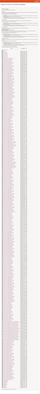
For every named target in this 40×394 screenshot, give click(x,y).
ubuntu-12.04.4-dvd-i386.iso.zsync (7, 120)
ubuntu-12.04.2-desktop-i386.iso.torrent (8, 236)
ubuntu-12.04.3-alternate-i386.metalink (8, 200)
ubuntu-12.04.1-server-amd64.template (8, 269)
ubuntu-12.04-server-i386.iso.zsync (8, 311)
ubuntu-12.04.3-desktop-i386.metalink (8, 187)
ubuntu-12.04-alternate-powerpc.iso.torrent (9, 364)
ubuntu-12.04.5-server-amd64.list (7, 67)
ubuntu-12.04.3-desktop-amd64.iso (8, 198)
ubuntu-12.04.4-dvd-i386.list (7, 119)
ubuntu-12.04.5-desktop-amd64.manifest (8, 79)
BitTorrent (10, 46)
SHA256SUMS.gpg (5, 380)
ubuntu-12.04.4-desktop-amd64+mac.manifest (9, 142)
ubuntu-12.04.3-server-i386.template (8, 173)
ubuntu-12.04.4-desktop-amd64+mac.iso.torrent (9, 145)
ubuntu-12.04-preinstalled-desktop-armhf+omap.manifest (11, 330)
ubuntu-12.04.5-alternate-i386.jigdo (8, 87)
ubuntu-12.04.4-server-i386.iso (7, 109)
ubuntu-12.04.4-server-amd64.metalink (8, 111)
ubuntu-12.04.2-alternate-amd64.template (8, 251)
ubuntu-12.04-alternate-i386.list (7, 368)
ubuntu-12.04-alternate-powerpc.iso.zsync (9, 363)
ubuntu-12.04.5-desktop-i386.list (7, 74)
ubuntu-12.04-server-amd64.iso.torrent (8, 319)
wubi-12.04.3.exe (5, 55)
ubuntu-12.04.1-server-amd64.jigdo (8, 272)
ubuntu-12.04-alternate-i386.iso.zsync (8, 370)
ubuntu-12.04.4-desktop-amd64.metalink (8, 135)
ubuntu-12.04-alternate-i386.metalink (8, 367)
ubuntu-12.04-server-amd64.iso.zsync (8, 318)
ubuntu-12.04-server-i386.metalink (7, 308)
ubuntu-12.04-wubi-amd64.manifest (8, 306)
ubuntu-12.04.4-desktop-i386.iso (7, 134)
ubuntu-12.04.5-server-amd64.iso (7, 71)
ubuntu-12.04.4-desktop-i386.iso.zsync (8, 132)
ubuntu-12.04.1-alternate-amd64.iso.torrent (9, 301)
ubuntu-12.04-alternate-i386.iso (7, 372)
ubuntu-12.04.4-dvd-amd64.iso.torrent (8, 127)
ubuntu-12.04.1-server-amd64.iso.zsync (8, 273)
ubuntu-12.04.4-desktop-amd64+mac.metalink (9, 141)
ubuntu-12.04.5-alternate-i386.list (7, 86)
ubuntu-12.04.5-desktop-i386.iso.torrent (8, 76)
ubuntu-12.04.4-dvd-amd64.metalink (8, 123)
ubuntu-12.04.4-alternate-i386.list (7, 149)
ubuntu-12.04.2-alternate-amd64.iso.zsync (9, 255)
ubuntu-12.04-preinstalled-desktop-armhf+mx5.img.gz (10, 335)
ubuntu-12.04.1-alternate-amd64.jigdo (8, 299)
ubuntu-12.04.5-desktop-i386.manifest (8, 73)
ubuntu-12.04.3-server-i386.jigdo (7, 176)
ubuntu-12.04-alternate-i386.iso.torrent (8, 371)
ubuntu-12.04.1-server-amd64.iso (7, 275)
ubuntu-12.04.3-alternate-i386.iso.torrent (8, 204)
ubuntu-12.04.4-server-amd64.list (7, 112)
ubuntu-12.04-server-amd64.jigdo (7, 317)
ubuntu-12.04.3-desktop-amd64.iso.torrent (8, 197)
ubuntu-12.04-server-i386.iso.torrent (8, 312)
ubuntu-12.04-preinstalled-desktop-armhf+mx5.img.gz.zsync (11, 334)
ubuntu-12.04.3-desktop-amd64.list (8, 195)
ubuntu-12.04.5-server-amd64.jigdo (8, 68)
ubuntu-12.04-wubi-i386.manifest (7, 304)
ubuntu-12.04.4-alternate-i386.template (8, 147)
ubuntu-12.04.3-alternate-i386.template (8, 199)
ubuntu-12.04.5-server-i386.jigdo (7, 61)
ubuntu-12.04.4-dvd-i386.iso (7, 122)
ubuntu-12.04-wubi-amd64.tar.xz (7, 305)
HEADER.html (5, 386)
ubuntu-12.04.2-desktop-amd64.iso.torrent (8, 242)
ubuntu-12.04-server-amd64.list (7, 316)
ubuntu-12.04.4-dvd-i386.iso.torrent (8, 121)
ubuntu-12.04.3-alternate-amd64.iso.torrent (9, 211)
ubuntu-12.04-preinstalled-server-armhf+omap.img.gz (10, 326)
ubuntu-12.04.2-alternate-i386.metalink (8, 245)
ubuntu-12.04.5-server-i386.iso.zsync (8, 62)
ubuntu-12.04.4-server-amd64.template (8, 110)
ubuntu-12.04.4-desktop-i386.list (7, 131)
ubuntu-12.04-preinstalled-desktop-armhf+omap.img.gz (10, 332)
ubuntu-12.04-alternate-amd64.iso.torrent (8, 378)
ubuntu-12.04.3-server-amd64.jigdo (8, 183)
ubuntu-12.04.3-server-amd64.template (8, 180)
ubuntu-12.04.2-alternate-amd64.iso (8, 257)
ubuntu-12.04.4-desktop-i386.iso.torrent (8, 133)
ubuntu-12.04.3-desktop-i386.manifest (8, 188)
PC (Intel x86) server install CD (5, 22)
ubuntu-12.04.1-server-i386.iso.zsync (8, 266)
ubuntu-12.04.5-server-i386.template (8, 58)
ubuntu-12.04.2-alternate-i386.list (7, 246)
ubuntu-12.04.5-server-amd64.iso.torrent (8, 70)
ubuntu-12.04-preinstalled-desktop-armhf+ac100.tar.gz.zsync (11, 336)
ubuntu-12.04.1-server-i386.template (8, 262)
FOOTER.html (5, 387)
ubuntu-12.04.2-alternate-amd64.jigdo (8, 254)
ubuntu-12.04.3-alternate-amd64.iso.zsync (9, 210)
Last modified (23, 48)
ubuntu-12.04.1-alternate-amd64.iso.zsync (9, 300)
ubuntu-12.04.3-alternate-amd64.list (8, 208)
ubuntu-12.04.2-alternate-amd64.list (8, 253)
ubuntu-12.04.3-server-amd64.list (7, 182)
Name (11, 48)
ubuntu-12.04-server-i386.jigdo (7, 310)
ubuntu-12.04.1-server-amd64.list (7, 271)
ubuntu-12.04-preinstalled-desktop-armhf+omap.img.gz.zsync (11, 331)
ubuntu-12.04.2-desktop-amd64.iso (8, 243)
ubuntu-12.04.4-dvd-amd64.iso (7, 128)
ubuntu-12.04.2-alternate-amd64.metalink (8, 252)
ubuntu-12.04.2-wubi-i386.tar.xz (7, 213)
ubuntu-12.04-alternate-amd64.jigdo (8, 376)
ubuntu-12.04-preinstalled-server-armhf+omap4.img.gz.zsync (11, 322)
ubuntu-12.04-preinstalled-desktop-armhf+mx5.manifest (10, 333)
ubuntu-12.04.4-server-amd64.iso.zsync (8, 114)
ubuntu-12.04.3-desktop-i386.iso (7, 192)
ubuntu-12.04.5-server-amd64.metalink (8, 66)
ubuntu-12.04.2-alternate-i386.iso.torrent (8, 249)
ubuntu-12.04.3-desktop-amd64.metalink (8, 193)
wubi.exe (4, 51)
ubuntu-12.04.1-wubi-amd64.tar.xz (7, 260)
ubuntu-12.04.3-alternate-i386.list (7, 201)
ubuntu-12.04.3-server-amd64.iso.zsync (8, 184)
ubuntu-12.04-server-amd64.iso (7, 320)
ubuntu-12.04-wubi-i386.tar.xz (7, 303)
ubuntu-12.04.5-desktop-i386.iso (7, 77)
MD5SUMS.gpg (5, 384)
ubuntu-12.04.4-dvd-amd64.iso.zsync (8, 126)
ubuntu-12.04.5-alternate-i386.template (8, 84)
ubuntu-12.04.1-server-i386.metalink (8, 263)
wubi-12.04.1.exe (5, 57)
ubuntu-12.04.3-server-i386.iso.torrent (8, 178)
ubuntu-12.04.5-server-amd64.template (8, 65)
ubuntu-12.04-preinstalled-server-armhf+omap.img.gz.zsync (11, 325)
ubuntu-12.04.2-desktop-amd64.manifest (8, 239)
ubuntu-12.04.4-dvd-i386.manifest (7, 118)
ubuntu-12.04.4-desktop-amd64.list (8, 137)
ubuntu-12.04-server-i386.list (7, 309)
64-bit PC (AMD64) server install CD (6, 24)
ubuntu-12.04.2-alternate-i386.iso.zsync (8, 248)
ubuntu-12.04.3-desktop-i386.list (7, 189)
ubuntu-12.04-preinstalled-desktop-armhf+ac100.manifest (11, 338)
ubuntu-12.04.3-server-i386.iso (7, 179)
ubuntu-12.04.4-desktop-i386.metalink (8, 129)
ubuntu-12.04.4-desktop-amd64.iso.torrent (8, 139)
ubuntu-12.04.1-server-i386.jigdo (7, 265)
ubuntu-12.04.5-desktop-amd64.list (8, 80)
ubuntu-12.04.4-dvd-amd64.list (7, 125)
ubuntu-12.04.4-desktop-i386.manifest (8, 130)
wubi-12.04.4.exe (5, 54)
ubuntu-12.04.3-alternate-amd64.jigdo (8, 209)
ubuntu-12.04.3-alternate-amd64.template (8, 206)
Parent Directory (5, 50)
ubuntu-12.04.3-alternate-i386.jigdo (8, 202)
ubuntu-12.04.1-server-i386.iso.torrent (8, 267)
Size (26, 48)
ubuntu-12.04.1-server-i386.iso (7, 268)
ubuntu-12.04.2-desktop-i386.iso (7, 237)
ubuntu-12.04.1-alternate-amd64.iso (8, 302)
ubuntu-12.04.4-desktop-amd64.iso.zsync (8, 138)
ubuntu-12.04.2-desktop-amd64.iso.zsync (8, 241)
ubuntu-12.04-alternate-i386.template (8, 366)
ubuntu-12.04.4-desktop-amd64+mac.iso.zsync (9, 144)
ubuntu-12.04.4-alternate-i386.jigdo (8, 150)
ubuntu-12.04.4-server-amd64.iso (7, 116)
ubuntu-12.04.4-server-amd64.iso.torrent (8, 115)
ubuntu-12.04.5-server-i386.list (7, 60)
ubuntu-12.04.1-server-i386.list (7, 264)
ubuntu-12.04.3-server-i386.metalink (8, 174)
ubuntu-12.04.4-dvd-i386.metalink (7, 117)
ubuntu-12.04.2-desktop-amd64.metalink (8, 238)
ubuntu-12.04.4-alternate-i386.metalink (8, 148)
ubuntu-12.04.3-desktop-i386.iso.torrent (8, 191)
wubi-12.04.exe (5, 52)
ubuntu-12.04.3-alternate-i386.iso (7, 205)
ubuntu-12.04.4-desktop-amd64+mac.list (8, 143)
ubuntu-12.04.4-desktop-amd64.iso (8, 140)
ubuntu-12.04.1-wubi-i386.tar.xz (7, 258)
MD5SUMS (4, 385)
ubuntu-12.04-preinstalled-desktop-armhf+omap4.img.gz (10, 329)
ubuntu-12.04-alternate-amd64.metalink (8, 374)
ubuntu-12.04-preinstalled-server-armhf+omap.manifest (10, 324)
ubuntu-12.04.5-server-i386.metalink (8, 59)
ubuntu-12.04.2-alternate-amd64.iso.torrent (9, 256)
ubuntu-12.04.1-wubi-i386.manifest (8, 259)
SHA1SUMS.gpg (5, 382)
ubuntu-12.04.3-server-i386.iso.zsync (8, 177)
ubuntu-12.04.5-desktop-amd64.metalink (8, 78)
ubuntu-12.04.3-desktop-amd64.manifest (8, 194)
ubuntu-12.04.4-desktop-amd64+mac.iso (8, 146)
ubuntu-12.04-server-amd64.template (8, 314)
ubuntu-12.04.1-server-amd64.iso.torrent (8, 274)
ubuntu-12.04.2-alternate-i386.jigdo (8, 247)
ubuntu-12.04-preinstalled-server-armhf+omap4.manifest (10, 321)
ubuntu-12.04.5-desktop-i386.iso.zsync (8, 75)
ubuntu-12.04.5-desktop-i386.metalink (8, 72)
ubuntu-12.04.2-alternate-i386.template (8, 244)
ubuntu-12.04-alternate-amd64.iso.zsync (8, 377)
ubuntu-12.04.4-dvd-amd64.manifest (8, 124)
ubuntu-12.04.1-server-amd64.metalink (8, 270)
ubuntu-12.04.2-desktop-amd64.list (8, 240)
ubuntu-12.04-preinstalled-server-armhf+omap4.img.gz (10, 323)
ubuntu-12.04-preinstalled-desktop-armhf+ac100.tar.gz (10, 337)
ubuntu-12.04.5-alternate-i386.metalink (8, 85)
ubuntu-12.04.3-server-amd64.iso (7, 186)
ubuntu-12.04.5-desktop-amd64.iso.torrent (8, 82)
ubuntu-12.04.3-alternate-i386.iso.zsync (8, 203)
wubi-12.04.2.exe (5, 56)
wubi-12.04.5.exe (5, 53)
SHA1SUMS (4, 383)
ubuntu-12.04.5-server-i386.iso (7, 64)
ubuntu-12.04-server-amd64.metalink (8, 315)
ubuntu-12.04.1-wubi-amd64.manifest (8, 261)
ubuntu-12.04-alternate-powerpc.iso (8, 365)
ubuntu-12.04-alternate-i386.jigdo (7, 369)
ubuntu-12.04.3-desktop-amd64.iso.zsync (8, 196)
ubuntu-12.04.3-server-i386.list (7, 175)
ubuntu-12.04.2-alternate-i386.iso (7, 250)
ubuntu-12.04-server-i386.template (7, 307)
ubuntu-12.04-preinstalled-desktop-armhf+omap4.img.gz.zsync (11, 328)
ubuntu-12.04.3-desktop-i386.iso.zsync (8, 190)
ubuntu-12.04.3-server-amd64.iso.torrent (8, 185)
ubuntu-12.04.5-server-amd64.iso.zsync (8, 69)
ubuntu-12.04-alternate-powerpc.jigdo (8, 362)
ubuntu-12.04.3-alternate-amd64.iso (8, 212)
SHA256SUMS (5, 381)
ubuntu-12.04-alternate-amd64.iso (7, 379)
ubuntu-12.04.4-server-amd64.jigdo (8, 113)
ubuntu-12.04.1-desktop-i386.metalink (8, 276)
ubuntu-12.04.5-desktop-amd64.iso (8, 83)
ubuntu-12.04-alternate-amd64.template (8, 373)
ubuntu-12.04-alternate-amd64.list (7, 375)
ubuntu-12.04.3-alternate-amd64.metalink (8, 207)
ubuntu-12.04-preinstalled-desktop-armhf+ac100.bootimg (11, 339)
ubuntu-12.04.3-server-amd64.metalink (8, 181)
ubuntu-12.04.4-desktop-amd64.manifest (8, 136)
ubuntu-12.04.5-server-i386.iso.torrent (8, 63)
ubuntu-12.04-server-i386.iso (7, 313)
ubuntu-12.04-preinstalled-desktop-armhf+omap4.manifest (11, 327)
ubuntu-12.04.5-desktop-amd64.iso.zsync (8, 81)
